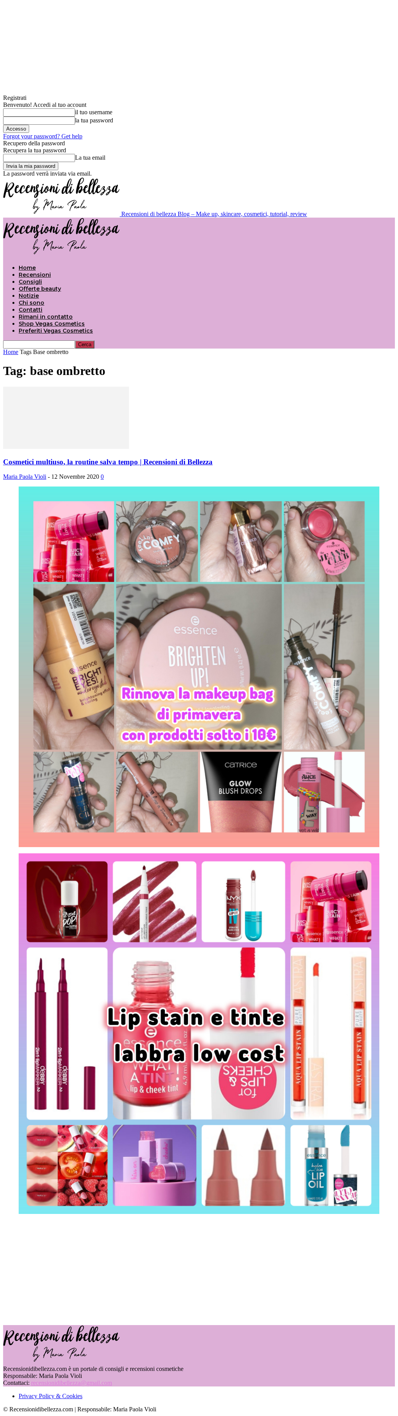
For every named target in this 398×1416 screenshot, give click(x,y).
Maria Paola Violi (24, 476)
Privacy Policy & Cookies (50, 1396)
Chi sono (31, 302)
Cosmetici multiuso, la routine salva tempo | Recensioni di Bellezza (108, 462)
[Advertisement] (199, 1268)
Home (27, 267)
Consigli (30, 281)
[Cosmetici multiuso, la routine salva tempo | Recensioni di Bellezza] (66, 446)
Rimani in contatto (46, 316)
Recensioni (35, 274)
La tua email (90, 157)
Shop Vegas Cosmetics (52, 323)
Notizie (29, 295)
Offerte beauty (40, 288)
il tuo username (93, 112)
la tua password (94, 120)
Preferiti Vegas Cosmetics (56, 330)
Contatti (30, 309)
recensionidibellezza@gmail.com (71, 1382)
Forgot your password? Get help (42, 136)
